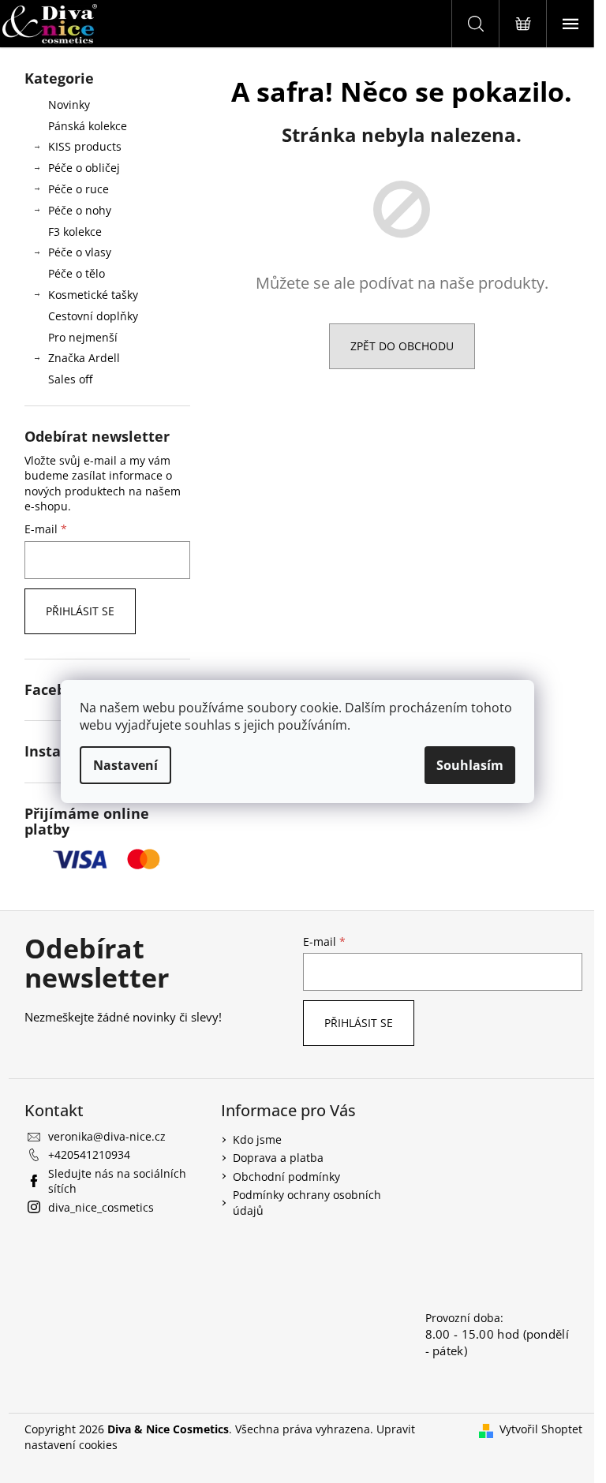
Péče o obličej (84, 167)
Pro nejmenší (83, 337)
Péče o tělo (76, 273)
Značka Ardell (84, 357)
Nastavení (125, 765)
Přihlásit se (80, 610)
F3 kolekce (75, 231)
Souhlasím (469, 765)
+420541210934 (89, 1154)
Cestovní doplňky (93, 315)
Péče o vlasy (79, 252)
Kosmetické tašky (93, 294)
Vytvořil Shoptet (540, 1428)
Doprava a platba (278, 1157)
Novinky (69, 104)
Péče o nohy (79, 210)
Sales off (70, 379)
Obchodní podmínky (286, 1176)
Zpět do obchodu (402, 345)
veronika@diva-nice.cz (107, 1136)
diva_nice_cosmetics (101, 1207)
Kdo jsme (257, 1139)
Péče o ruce (78, 188)
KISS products (85, 146)
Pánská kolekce (87, 125)
